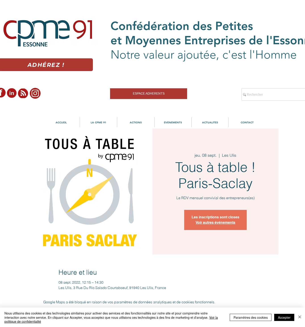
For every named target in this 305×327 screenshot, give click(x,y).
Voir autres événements (215, 222)
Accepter (284, 317)
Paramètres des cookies (251, 317)
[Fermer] (299, 317)
